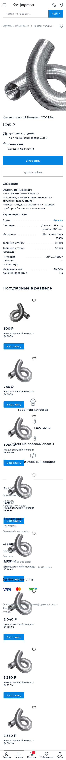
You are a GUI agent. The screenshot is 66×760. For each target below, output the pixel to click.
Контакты (9, 526)
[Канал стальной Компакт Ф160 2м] (20, 719)
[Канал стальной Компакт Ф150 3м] (20, 661)
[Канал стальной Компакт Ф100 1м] (20, 370)
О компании (12, 495)
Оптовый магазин (16, 531)
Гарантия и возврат (17, 561)
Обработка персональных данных (27, 567)
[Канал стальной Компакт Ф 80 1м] (20, 312)
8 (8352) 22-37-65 (14, 506)
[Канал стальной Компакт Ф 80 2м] (20, 428)
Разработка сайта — (16, 610)
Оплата (8, 556)
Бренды (8, 500)
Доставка (9, 551)
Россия (58, 220)
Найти (56, 14)
